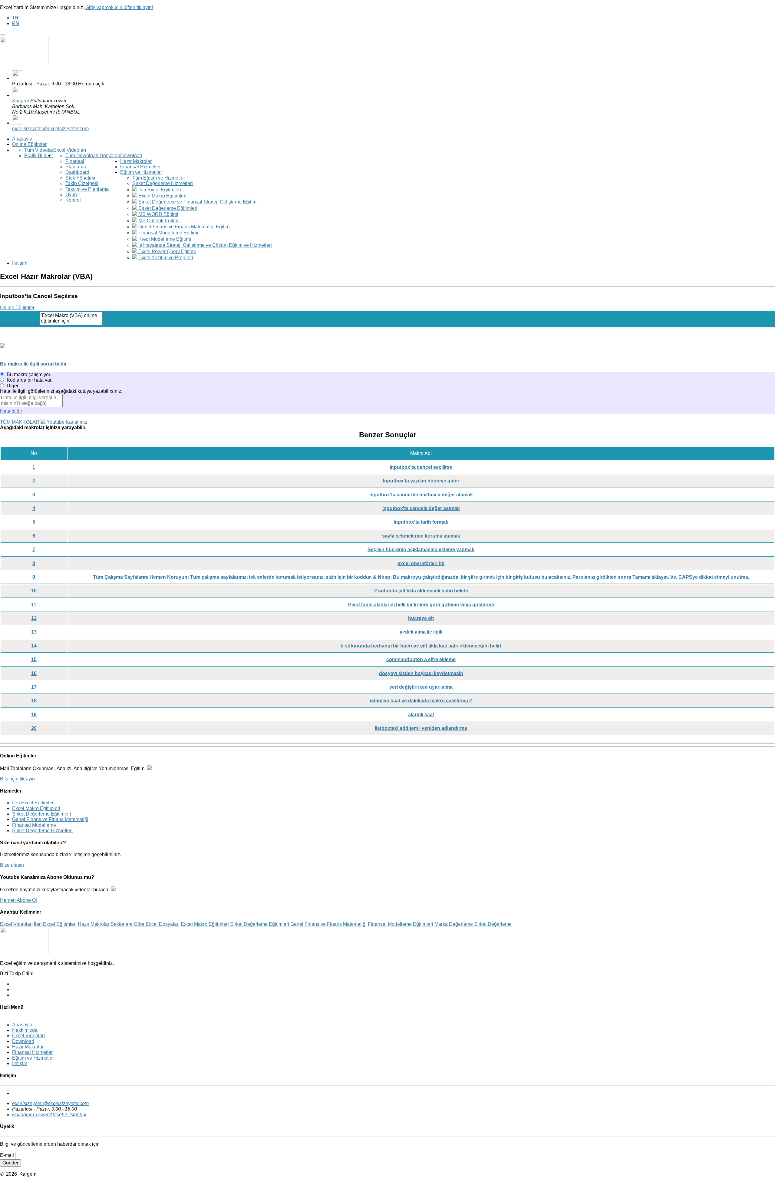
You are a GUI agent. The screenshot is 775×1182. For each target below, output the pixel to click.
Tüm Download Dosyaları (92, 155)
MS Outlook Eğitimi (158, 220)
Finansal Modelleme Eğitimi (167, 232)
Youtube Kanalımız (66, 422)
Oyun (71, 194)
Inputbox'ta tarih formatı (421, 522)
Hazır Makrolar (136, 161)
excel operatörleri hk (420, 563)
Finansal (74, 161)
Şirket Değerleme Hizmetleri (162, 183)
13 (34, 631)
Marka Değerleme (453, 924)
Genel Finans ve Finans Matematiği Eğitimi (184, 226)
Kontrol (73, 200)
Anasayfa (22, 138)
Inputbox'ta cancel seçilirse (421, 467)
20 (34, 728)
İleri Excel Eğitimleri (159, 189)
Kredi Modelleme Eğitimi (164, 239)
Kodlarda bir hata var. (29, 379)
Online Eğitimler (29, 144)
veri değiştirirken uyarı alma (421, 687)
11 (33, 604)
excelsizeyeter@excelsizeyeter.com (50, 128)
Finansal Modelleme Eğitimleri (400, 924)
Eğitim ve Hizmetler (141, 172)
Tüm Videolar (38, 150)
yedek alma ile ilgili (421, 631)
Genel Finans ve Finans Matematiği (50, 819)
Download (131, 155)
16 (34, 673)
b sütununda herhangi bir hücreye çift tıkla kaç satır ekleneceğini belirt (421, 645)
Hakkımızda (25, 1030)
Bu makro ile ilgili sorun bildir (33, 363)
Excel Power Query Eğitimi (166, 251)
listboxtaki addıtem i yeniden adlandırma (421, 728)
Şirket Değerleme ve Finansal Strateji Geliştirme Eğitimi (197, 201)
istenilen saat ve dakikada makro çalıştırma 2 (421, 700)
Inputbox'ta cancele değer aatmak (421, 508)
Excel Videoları (69, 150)
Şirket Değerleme (493, 924)
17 (34, 687)
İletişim (19, 263)
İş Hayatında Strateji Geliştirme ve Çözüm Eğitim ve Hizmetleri (204, 245)
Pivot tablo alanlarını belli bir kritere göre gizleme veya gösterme (421, 604)
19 (34, 714)
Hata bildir (11, 411)
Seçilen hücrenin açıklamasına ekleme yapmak (421, 549)
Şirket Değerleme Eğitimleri (167, 208)
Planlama (75, 166)
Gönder (10, 1162)
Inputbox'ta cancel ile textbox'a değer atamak (421, 494)
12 (34, 618)
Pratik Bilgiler (38, 155)
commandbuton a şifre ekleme (421, 659)
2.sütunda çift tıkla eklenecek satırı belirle (421, 590)
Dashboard (77, 172)
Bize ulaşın (12, 865)
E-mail (7, 1155)
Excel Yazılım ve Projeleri (165, 257)
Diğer (12, 385)
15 (34, 659)
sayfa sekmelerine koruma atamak (421, 535)
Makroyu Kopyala (20, 323)
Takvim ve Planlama (87, 189)
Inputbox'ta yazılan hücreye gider (421, 480)
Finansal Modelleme (34, 825)
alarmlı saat (421, 714)
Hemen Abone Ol (18, 900)
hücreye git (421, 618)
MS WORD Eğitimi (157, 214)
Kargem (20, 100)
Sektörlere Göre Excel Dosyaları (145, 924)
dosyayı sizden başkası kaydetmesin (421, 673)
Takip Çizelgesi (81, 183)
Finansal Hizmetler (140, 166)
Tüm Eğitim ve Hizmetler (158, 177)
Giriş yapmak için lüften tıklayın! (119, 7)
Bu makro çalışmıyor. (29, 374)
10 (34, 590)
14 (34, 645)
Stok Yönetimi (80, 177)
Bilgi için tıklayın (17, 778)
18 (34, 700)
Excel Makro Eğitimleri (161, 195)
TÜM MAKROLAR (19, 422)
